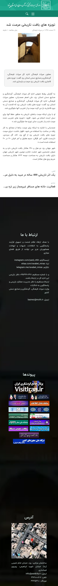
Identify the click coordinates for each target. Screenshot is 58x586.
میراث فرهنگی (37, 30)
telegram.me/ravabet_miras (29, 267)
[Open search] (27, 14)
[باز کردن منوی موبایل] (33, 14)
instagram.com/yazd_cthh (26, 260)
